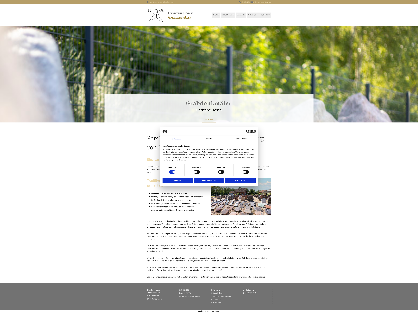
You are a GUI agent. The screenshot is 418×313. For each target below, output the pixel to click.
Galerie (241, 14)
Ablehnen (177, 180)
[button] (209, 119)
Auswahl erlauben (209, 180)
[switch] (197, 172)
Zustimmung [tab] (176, 139)
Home (216, 14)
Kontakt (265, 14)
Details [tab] (209, 139)
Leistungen (228, 14)
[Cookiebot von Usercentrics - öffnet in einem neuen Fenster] (246, 131)
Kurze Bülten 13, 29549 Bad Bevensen (161, 2)
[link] (244, 290)
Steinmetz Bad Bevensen (222, 296)
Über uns (253, 14)
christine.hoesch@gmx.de (262, 2)
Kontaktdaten (218, 293)
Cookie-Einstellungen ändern (209, 311)
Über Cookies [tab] (241, 139)
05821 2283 (185, 290)
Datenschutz (217, 302)
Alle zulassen (240, 180)
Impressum (217, 299)
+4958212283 (245, 2)
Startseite (216, 290)
